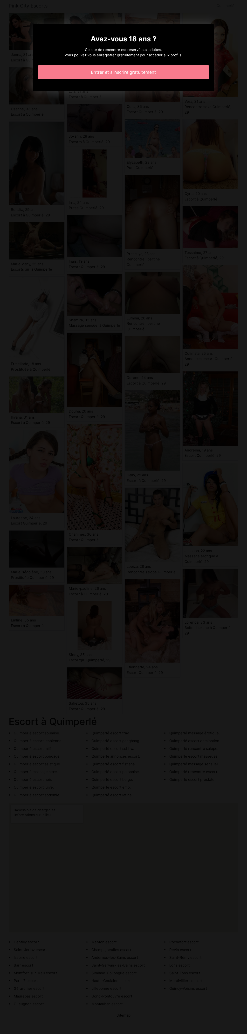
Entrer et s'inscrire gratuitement (123, 72)
